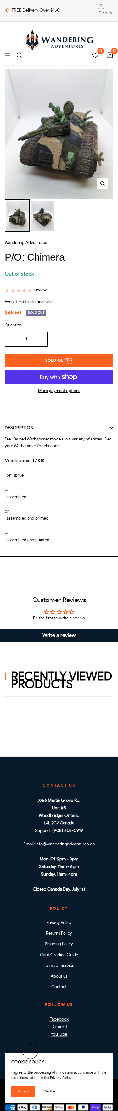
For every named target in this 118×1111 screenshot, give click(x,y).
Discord (58, 1027)
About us (59, 976)
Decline (49, 1091)
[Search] (19, 55)
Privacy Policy (59, 923)
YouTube (59, 1034)
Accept (23, 1091)
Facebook (58, 1019)
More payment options (59, 391)
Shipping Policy (59, 944)
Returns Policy (59, 933)
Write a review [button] (59, 635)
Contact (59, 987)
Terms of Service (59, 966)
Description (19, 428)
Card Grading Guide (59, 955)
